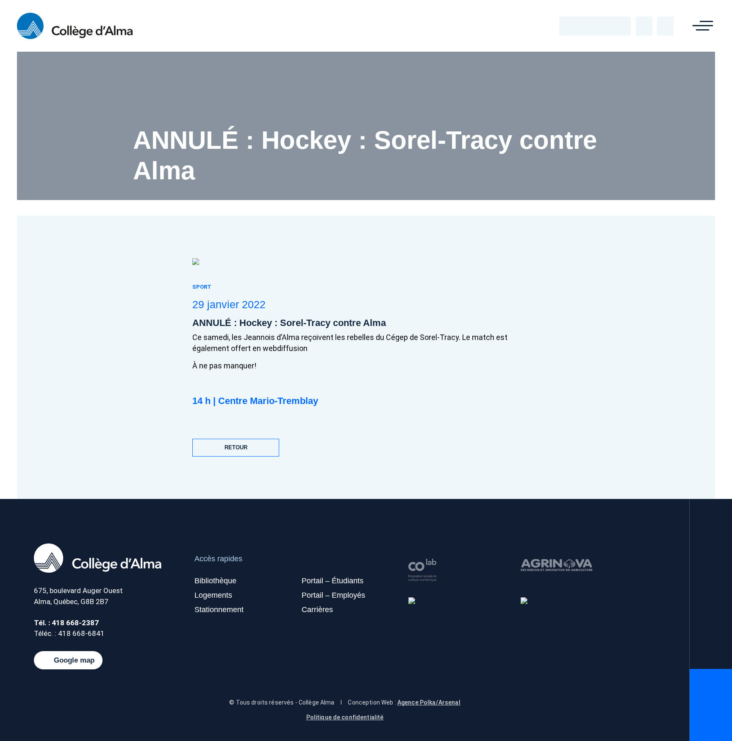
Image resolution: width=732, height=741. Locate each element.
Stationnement (219, 609)
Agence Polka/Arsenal (428, 702)
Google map (74, 660)
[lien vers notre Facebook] (572, 26)
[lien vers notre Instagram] (618, 26)
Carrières (317, 609)
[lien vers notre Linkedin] (606, 26)
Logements (213, 595)
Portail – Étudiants (332, 581)
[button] (703, 26)
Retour (236, 447)
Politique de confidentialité (345, 717)
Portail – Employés (333, 595)
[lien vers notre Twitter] (583, 26)
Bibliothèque (215, 581)
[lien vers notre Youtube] (595, 26)
